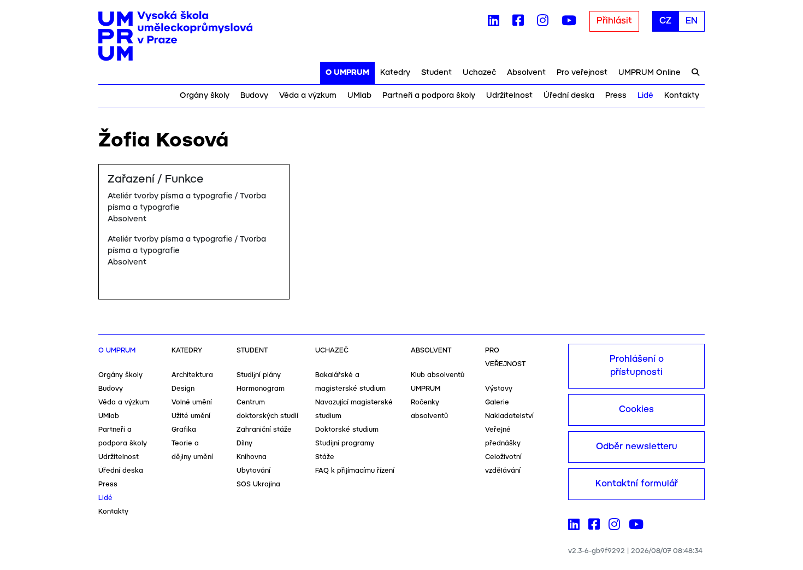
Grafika (184, 430)
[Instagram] (542, 23)
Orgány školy (204, 95)
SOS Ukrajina (258, 484)
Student (436, 73)
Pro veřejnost (582, 73)
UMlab (359, 95)
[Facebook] (518, 23)
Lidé (645, 95)
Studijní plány (259, 375)
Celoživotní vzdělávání (503, 464)
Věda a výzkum (307, 95)
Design (183, 389)
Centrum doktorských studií (267, 409)
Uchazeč (479, 73)
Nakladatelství (509, 416)
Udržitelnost (509, 95)
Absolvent (526, 73)
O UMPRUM (347, 73)
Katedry (395, 73)
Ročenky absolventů (429, 409)
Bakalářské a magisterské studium (350, 382)
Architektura (192, 375)
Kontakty (681, 95)
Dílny (244, 443)
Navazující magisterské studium (354, 409)
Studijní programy (344, 443)
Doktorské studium (347, 430)
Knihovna (252, 457)
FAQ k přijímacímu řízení (354, 471)
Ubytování (253, 471)
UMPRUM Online (649, 73)
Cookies (636, 410)
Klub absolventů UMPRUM (437, 382)
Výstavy (498, 389)
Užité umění (191, 416)
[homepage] (175, 36)
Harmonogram (261, 389)
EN (692, 21)
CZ (665, 21)
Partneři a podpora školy (428, 95)
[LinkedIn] (493, 23)
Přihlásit (614, 21)
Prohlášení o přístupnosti (637, 366)
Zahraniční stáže (264, 430)
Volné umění (192, 402)
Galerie (497, 402)
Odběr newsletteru (636, 447)
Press (616, 95)
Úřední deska (569, 95)
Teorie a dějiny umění (192, 450)
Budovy (254, 95)
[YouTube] (569, 23)
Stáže (324, 457)
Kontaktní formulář (636, 484)
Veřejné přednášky (503, 436)
